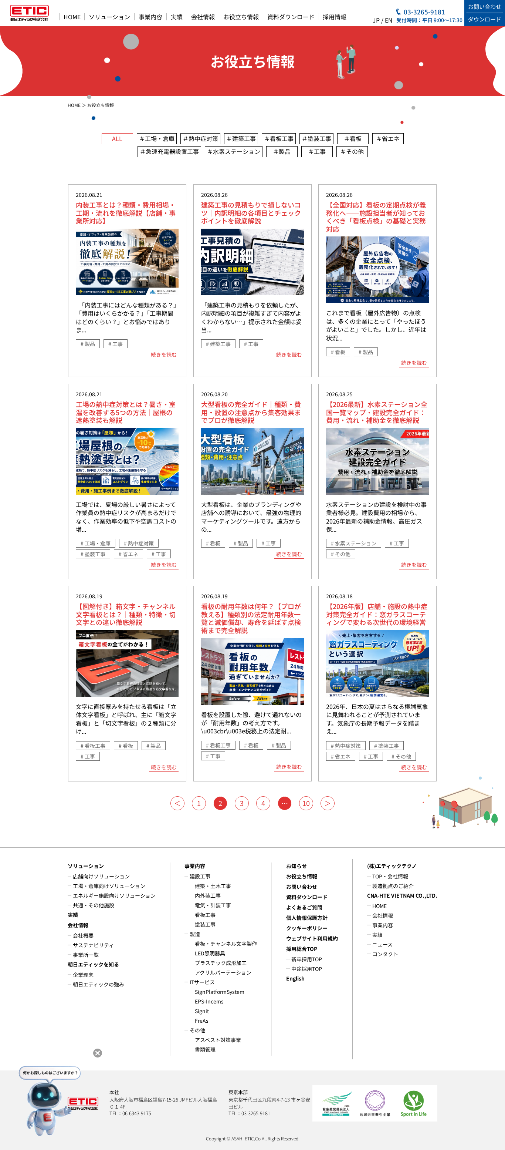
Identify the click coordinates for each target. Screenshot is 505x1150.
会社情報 (203, 16)
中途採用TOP (306, 968)
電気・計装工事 (213, 905)
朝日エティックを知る (93, 964)
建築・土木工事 (213, 885)
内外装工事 (208, 895)
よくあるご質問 (304, 907)
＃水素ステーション (233, 151)
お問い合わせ (301, 886)
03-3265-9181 (424, 12)
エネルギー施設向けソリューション (114, 895)
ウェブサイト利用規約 (312, 938)
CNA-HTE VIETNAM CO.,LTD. (402, 895)
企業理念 (83, 974)
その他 (197, 1030)
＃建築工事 (241, 138)
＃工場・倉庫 (156, 138)
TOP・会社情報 (390, 876)
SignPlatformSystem (219, 991)
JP (376, 20)
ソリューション (109, 16)
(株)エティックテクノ (392, 865)
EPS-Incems (209, 1001)
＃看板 (353, 138)
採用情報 (334, 16)
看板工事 (205, 914)
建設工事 (200, 876)
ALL (117, 138)
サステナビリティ (93, 945)
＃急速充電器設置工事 (169, 151)
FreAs (202, 1020)
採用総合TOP (301, 948)
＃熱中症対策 (200, 138)
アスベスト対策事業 (218, 1039)
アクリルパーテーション (223, 972)
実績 (177, 16)
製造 (195, 934)
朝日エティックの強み (98, 984)
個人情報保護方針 (307, 917)
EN (389, 20)
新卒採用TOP (306, 959)
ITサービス (202, 982)
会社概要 (83, 935)
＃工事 (317, 151)
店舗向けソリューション (101, 876)
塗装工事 (205, 924)
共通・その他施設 (93, 905)
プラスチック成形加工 (221, 962)
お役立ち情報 (241, 16)
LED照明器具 (210, 953)
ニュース (382, 944)
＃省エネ (388, 138)
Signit (202, 1010)
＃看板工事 (279, 138)
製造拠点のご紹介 (393, 885)
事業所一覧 (86, 954)
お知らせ (296, 865)
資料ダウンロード (291, 16)
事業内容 (150, 16)
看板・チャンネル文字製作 (226, 943)
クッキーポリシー (307, 928)
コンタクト (385, 953)
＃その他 (352, 151)
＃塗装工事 (316, 138)
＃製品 (282, 151)
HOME (72, 16)
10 (306, 803)
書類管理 (205, 1049)
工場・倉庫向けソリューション (109, 885)
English (295, 978)
